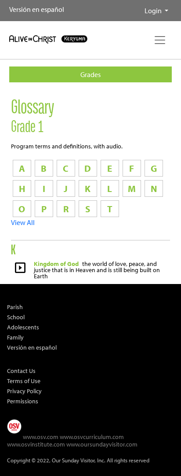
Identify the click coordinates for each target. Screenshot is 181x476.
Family (15, 337)
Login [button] (154, 10)
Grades (90, 74)
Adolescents (23, 327)
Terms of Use (23, 380)
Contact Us (21, 370)
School (16, 317)
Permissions (22, 401)
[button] (137, 7)
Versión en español (36, 9)
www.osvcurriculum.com (92, 436)
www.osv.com (40, 436)
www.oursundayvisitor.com (102, 444)
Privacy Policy (24, 391)
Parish (15, 307)
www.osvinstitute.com (36, 444)
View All (23, 222)
